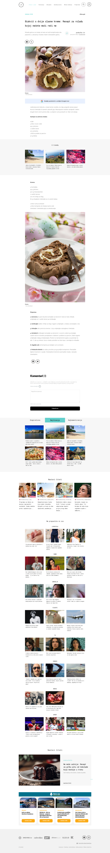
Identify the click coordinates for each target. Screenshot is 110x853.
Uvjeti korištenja (72, 847)
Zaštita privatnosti (79, 847)
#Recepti (82, 14)
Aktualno (49, 4)
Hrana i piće (32, 4)
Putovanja (41, 4)
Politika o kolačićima (87, 847)
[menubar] (89, 4)
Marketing (66, 847)
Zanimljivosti (58, 4)
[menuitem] (89, 4)
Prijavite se (55, 408)
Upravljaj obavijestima (84, 843)
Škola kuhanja (68, 4)
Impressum (61, 847)
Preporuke (77, 4)
